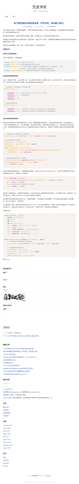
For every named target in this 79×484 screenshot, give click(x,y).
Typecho (5, 466)
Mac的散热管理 (8, 363)
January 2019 (7, 439)
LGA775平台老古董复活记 (11, 365)
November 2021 (7, 425)
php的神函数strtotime (9, 360)
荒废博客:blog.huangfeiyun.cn (12, 392)
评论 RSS (6, 463)
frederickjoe (29, 26)
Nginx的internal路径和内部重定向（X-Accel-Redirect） (20, 357)
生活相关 (6, 416)
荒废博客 (39, 6)
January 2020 (7, 434)
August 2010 (6, 448)
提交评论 (6, 327)
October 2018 (7, 442)
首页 (6, 17)
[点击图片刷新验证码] (15, 297)
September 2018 (8, 445)
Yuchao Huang (7, 398)
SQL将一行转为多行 (14, 333)
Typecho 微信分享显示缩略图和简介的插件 (16, 371)
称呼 (4, 272)
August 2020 (6, 428)
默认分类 (6, 407)
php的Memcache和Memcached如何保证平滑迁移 (18, 368)
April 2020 (6, 431)
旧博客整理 (6, 413)
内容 (4, 309)
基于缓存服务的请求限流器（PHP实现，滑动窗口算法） (39, 23)
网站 (4, 287)
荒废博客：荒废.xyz (9, 395)
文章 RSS (6, 460)
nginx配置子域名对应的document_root (15, 374)
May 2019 (6, 436)
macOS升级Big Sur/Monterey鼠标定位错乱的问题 (23, 336)
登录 (4, 457)
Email (5, 280)
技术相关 (52, 26)
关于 (13, 17)
